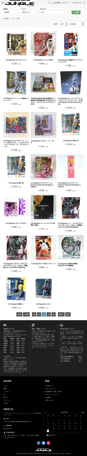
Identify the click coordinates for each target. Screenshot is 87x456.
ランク (24, 9)
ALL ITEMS (6, 18)
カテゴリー (43, 9)
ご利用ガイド (49, 386)
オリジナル (6, 400)
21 (39, 314)
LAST (67, 314)
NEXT (60, 314)
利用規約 (48, 397)
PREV (27, 314)
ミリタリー (6, 391)
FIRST (19, 314)
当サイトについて (50, 389)
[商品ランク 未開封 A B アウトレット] (30, 12)
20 (34, 314)
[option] (64, 422)
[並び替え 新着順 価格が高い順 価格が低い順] (76, 24)
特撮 (4, 389)
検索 (77, 12)
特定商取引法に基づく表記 (53, 391)
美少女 (5, 397)
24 (53, 314)
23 (49, 314)
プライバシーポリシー (52, 394)
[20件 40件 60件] (63, 24)
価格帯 (5, 9)
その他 (5, 403)
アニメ (13, 18)
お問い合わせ (49, 400)
